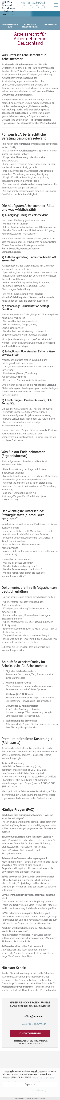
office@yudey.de (33, 1016)
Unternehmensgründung (10, 25)
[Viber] (43, 7)
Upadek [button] (30, 1091)
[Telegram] (37, 7)
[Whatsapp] (30, 7)
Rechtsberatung (50, 24)
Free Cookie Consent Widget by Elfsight (30, 1098)
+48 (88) (34, 1024)
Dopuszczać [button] (30, 1084)
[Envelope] (24, 7)
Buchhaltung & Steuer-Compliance (30, 25)
